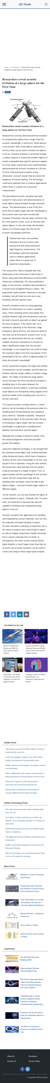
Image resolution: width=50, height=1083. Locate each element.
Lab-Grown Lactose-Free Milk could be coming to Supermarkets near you (25, 750)
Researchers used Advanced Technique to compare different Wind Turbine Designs (22, 791)
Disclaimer (33, 1056)
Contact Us (11, 1061)
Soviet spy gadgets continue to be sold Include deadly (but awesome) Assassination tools (23, 758)
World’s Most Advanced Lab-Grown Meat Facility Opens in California (24, 830)
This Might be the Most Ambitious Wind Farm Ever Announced (25, 838)
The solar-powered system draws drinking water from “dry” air (24, 810)
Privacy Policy (34, 1061)
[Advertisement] (25, 37)
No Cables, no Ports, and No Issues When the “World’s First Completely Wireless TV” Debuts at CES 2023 (24, 820)
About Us (11, 1056)
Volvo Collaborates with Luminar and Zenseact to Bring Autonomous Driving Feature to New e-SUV (25, 774)
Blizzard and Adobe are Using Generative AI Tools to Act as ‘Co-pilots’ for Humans (25, 854)
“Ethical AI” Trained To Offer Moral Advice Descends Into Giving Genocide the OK (21, 783)
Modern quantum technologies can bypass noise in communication (25, 766)
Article (7, 92)
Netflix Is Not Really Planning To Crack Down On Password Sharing (24, 846)
